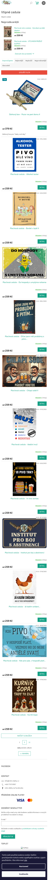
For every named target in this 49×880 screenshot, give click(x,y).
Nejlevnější (19, 61)
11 (29, 742)
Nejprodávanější (40, 61)
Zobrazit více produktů (23, 54)
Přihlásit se (8, 836)
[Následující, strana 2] (24, 742)
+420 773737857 (10, 784)
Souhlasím (23, 874)
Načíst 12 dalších (24, 736)
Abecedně (6, 65)
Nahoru (25, 753)
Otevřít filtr (24, 72)
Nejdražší (29, 61)
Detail (42, 127)
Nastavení (23, 866)
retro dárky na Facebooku (14, 788)
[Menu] (43, 3)
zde (25, 860)
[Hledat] (31, 3)
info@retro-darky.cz (12, 781)
